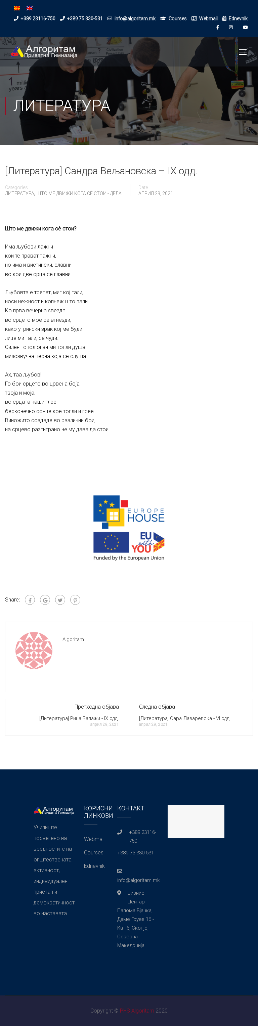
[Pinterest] (75, 600)
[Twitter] (60, 600)
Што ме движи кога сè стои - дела (79, 193)
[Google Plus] (45, 600)
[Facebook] (30, 600)
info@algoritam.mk (135, 18)
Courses (178, 18)
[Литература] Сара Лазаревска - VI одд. (185, 718)
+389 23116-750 (38, 18)
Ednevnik (238, 18)
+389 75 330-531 (85, 18)
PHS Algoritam (137, 1011)
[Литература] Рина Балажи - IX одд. (79, 718)
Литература (19, 193)
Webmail (208, 18)
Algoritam (73, 639)
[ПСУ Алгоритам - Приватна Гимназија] (43, 55)
